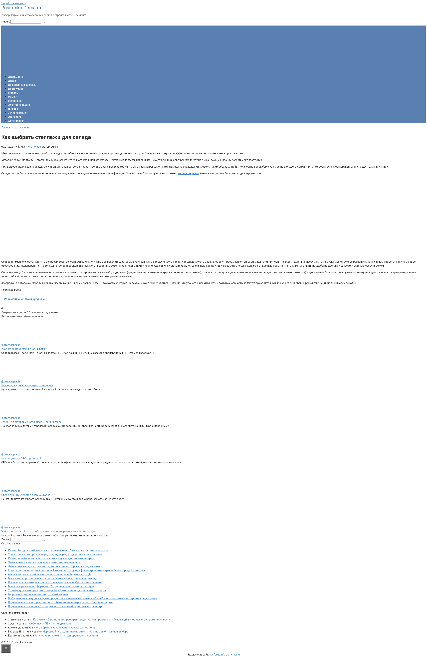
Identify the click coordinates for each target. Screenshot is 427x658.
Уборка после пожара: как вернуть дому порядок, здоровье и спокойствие (55, 554)
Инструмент (15, 88)
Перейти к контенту (13, 3)
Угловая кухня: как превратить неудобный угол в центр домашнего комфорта (57, 590)
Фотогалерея (16, 120)
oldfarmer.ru (233, 654)
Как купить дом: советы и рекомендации (27, 385)
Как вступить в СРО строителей (21, 458)
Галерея (13, 108)
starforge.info (217, 654)
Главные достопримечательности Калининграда (31, 422)
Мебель (13, 92)
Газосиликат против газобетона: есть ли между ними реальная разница (52, 578)
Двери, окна (15, 76)
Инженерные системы (22, 84)
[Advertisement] (213, 49)
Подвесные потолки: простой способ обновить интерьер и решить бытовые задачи (60, 602)
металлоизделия (188, 173)
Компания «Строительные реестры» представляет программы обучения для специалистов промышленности (101, 619)
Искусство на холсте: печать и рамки (24, 349)
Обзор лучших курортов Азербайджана (25, 495)
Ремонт (13, 96)
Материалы (15, 100)
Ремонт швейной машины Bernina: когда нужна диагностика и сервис (51, 558)
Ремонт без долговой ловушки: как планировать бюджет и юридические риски (58, 550)
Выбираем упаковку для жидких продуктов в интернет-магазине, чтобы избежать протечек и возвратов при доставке (82, 598)
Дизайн (12, 80)
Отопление (15, 116)
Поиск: (5, 21)
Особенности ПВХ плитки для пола (49, 623)
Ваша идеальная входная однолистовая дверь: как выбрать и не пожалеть (55, 582)
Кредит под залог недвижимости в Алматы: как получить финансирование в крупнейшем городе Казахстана (76, 570)
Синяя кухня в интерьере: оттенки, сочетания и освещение (44, 562)
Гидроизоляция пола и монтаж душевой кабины (38, 594)
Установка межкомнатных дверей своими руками (66, 635)
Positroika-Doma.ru (21, 8)
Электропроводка (19, 104)
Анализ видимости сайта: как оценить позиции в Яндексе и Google (49, 574)
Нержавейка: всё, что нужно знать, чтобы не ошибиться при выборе (85, 631)
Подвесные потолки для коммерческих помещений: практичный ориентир (55, 606)
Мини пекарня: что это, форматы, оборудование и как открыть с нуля (51, 586)
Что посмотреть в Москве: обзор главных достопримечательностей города (48, 531)
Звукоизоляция (17, 112)
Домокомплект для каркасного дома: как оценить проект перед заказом (54, 566)
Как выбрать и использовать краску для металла (64, 627)
